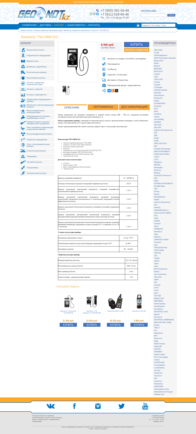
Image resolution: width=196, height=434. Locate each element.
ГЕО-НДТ (157, 296)
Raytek (156, 200)
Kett (155, 146)
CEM (156, 77)
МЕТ (155, 336)
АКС (155, 282)
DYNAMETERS (159, 103)
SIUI (155, 216)
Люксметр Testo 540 (139, 311)
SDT (155, 205)
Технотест (158, 376)
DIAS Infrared (159, 95)
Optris (156, 181)
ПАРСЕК (157, 349)
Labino (156, 157)
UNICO (156, 261)
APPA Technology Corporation (165, 58)
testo (156, 245)
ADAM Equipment (160, 55)
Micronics (157, 170)
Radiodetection (159, 197)
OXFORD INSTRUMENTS (163, 183)
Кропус (156, 325)
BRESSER (158, 69)
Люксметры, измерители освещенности (76, 30)
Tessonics (157, 242)
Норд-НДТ (158, 346)
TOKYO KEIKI (159, 250)
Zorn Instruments (160, 274)
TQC (155, 256)
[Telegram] (97, 13)
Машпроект (158, 333)
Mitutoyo (157, 173)
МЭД (156, 341)
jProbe (156, 138)
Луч (155, 330)
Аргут (156, 293)
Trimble (157, 258)
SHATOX (157, 208)
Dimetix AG (158, 98)
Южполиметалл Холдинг (163, 392)
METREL (157, 165)
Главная (23, 30)
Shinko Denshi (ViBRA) (162, 213)
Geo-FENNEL (159, 119)
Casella (157, 74)
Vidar (156, 266)
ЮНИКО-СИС (159, 394)
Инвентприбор (159, 304)
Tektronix (157, 237)
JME (155, 135)
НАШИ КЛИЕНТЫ (76, 25)
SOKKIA (157, 221)
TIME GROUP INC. (161, 248)
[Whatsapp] (91, 13)
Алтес (156, 290)
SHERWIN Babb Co (161, 210)
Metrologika (158, 167)
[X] (116, 90)
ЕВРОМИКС (158, 301)
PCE (155, 189)
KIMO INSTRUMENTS (162, 151)
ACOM (156, 53)
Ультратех (158, 381)
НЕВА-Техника (159, 344)
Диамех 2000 (159, 298)
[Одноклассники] (112, 90)
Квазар (156, 314)
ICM (155, 133)
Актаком (157, 285)
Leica (156, 159)
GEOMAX (157, 122)
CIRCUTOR (158, 79)
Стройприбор (159, 368)
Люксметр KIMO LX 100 (115, 311)
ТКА (155, 378)
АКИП (156, 280)
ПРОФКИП (158, 352)
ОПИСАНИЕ (71, 107)
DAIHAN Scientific (160, 90)
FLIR (156, 109)
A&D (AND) (158, 50)
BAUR (156, 63)
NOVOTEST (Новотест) (162, 175)
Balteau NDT (158, 61)
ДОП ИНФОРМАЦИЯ (134, 106)
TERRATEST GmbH (161, 240)
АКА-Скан (157, 277)
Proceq (156, 192)
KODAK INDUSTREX (161, 154)
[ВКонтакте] (109, 90)
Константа (158, 317)
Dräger (156, 101)
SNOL (156, 218)
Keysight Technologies (162, 149)
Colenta (157, 82)
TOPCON (157, 253)
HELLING (157, 127)
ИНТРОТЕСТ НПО (161, 312)
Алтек (156, 288)
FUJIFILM (157, 114)
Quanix (156, 194)
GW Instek (157, 125)
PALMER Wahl (159, 186)
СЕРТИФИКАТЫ (103, 106)
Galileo (156, 117)
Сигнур (156, 360)
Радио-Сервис (159, 354)
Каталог (30, 30)
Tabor (156, 234)
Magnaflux (158, 162)
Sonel (156, 226)
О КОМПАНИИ (29, 25)
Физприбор (158, 384)
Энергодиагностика (161, 389)
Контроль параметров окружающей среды (48, 30)
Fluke (156, 111)
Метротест (158, 338)
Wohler (156, 272)
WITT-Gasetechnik (160, 269)
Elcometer (157, 106)
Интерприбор (159, 306)
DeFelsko (157, 93)
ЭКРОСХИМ (158, 386)
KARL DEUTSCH (160, 143)
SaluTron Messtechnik (162, 202)
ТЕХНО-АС (158, 373)
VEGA (156, 264)
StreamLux (158, 232)
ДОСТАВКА (45, 25)
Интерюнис (158, 309)
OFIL (156, 178)
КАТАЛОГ (59, 25)
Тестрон (157, 370)
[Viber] (94, 13)
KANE (156, 141)
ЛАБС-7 (157, 328)
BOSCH (157, 66)
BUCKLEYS (158, 71)
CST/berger (158, 87)
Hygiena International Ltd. (163, 130)
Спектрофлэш (159, 365)
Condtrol (157, 85)
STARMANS (158, 229)
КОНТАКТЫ (94, 25)
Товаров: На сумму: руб (154, 25)
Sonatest (157, 224)
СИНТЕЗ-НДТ (159, 362)
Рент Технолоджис (161, 357)
